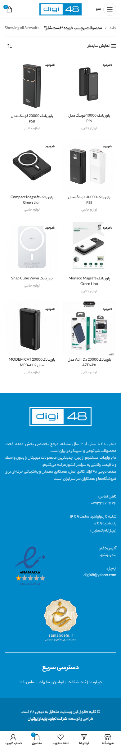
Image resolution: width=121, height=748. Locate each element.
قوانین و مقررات (51, 682)
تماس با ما (27, 682)
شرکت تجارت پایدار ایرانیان (47, 719)
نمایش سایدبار (99, 46)
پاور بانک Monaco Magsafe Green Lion (89, 281)
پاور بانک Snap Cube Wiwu (32, 279)
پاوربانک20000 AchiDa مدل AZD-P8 (89, 363)
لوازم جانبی (89, 128)
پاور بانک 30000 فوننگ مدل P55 (89, 200)
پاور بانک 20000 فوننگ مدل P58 (32, 119)
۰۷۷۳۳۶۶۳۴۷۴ (103, 503)
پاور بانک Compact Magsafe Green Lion (32, 200)
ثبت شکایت (77, 682)
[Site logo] (60, 9)
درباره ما (95, 682)
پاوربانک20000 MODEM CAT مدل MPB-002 (32, 363)
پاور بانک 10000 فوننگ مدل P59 (89, 119)
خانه (113, 28)
